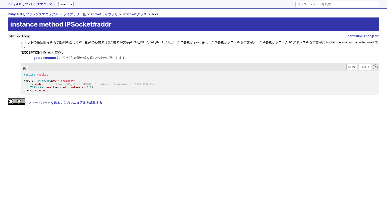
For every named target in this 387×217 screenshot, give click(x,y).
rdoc (367, 36)
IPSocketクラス (135, 14)
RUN (351, 67)
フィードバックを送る (44, 103)
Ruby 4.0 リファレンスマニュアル (31, 4)
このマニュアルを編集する (82, 103)
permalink (355, 36)
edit (376, 36)
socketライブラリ (104, 14)
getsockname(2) (46, 58)
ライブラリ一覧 (74, 14)
